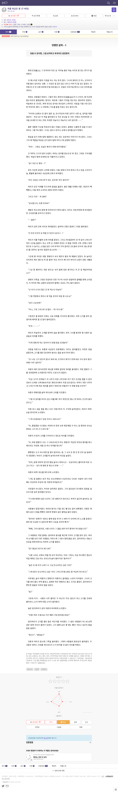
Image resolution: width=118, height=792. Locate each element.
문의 (103, 776)
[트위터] (3, 786)
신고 (86, 722)
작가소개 (108, 16)
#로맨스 (44, 669)
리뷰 (56, 32)
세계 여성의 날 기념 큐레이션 (15, 36)
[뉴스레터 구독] (7, 786)
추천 (24, 32)
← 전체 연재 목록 (59, 771)
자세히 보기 (41, 663)
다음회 (59, 727)
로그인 (46, 738)
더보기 (55, 27)
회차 (8, 32)
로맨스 (14, 20)
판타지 (9, 20)
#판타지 (9, 22)
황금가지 (5, 782)
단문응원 (75, 32)
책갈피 (93, 32)
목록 (80, 727)
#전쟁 (14, 22)
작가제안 (114, 10)
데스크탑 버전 (6, 779)
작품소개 (109, 32)
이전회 (37, 727)
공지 (40, 32)
